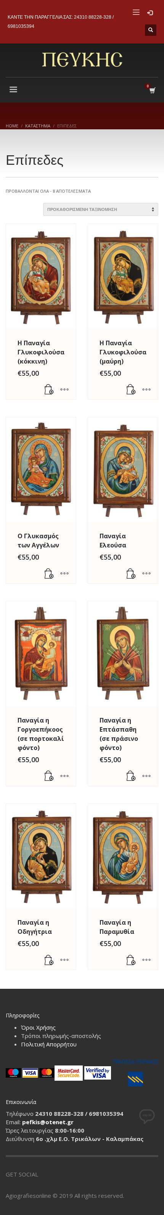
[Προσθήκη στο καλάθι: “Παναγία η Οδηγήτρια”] (49, 960)
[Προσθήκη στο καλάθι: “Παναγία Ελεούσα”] (131, 573)
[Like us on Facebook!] (44, 1174)
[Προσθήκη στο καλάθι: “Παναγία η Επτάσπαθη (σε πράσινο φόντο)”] (131, 776)
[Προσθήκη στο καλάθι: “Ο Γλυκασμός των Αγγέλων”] (49, 573)
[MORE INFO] (64, 389)
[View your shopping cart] (152, 90)
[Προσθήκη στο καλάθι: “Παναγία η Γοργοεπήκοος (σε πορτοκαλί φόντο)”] (49, 776)
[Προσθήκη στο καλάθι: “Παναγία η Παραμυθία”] (131, 960)
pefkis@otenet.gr (48, 1122)
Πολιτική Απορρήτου (49, 1044)
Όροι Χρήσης (38, 1027)
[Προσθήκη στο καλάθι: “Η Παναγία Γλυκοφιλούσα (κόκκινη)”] (49, 389)
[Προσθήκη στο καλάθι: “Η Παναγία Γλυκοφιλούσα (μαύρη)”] (131, 389)
